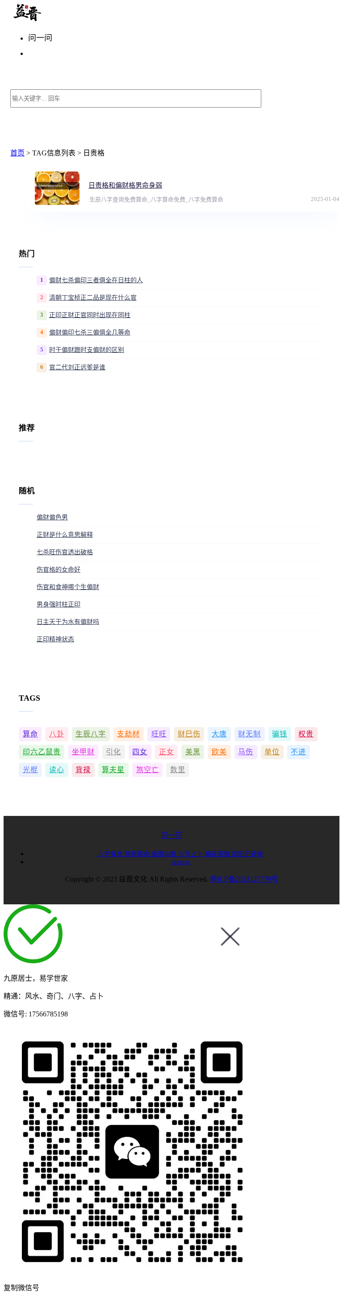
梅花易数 (218, 854)
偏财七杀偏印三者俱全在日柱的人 (96, 280)
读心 (56, 769)
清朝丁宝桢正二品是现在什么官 (93, 297)
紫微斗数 (164, 854)
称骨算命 (138, 854)
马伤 (245, 752)
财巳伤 (189, 734)
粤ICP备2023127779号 (244, 879)
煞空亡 (147, 769)
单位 (272, 752)
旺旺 (159, 734)
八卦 (56, 734)
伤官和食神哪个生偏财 (68, 587)
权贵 (306, 734)
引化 (113, 752)
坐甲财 (83, 752)
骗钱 (279, 734)
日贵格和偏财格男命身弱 (125, 185)
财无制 (249, 734)
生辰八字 (90, 734)
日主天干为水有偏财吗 (68, 622)
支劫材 (128, 734)
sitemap (180, 862)
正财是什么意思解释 (65, 534)
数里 (177, 769)
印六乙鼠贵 (42, 752)
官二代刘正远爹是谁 (77, 367)
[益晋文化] (56, 19)
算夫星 (113, 769)
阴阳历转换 (247, 854)
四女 (139, 752)
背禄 (83, 769)
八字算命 (111, 854)
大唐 (219, 734)
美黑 (193, 752)
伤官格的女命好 (58, 569)
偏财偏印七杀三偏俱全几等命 (89, 332)
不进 (298, 752)
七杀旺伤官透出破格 (65, 552)
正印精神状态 (55, 639)
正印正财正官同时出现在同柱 (89, 315)
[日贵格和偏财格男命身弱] (57, 188)
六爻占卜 (191, 854)
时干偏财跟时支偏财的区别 (86, 350)
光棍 (30, 769)
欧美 (219, 752)
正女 (166, 752)
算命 (30, 734)
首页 (17, 153)
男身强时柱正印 (58, 604)
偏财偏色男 (52, 517)
